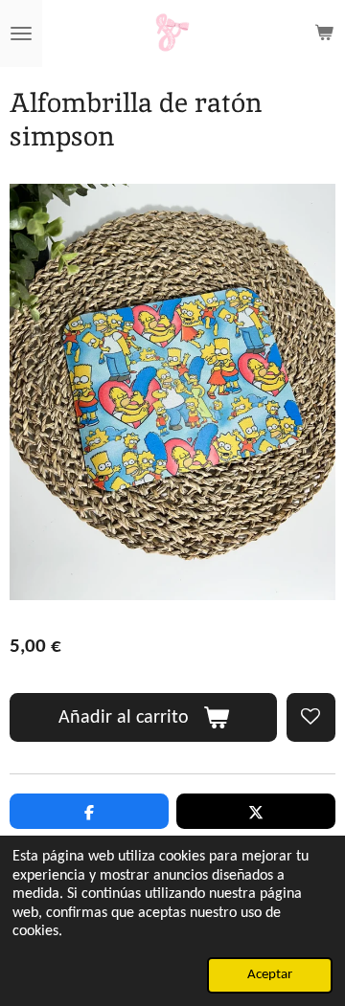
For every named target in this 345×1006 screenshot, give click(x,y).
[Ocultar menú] (21, 33)
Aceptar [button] (269, 975)
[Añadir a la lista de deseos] (311, 717)
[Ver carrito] (324, 33)
